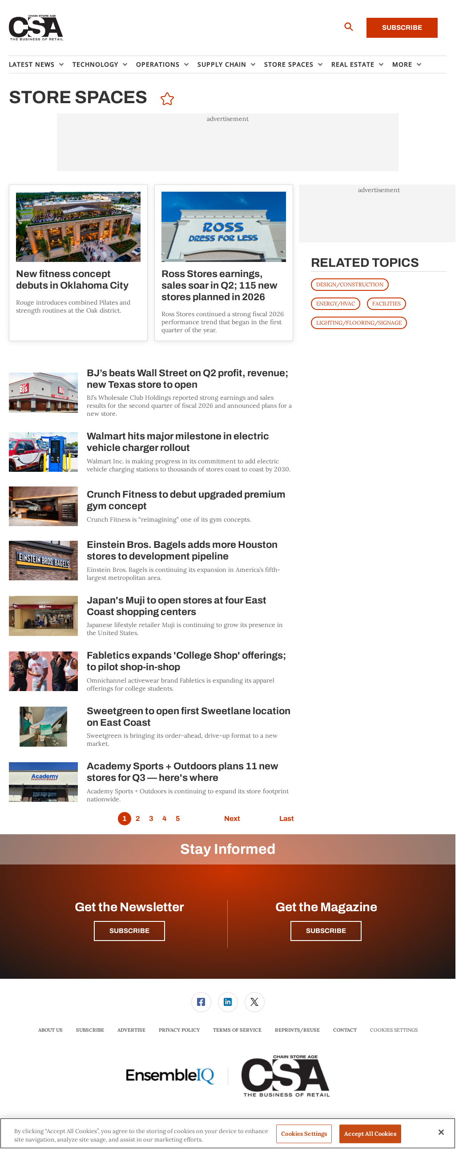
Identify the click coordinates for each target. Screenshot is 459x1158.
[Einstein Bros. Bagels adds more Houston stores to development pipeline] (43, 560)
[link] (201, 1002)
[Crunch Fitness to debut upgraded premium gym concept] (43, 507)
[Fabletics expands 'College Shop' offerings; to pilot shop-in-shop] (43, 671)
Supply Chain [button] (221, 64)
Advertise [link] (131, 1030)
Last (286, 818)
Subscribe (402, 27)
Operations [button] (158, 64)
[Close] (441, 1132)
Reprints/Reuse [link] (297, 1030)
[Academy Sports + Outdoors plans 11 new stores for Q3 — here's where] (43, 782)
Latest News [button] (32, 64)
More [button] (402, 64)
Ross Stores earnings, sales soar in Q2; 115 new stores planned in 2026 (219, 285)
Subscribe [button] (129, 930)
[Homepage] (36, 28)
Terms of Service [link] (237, 1030)
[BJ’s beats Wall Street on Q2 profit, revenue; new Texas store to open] (43, 393)
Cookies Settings (394, 1030)
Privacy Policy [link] (179, 1030)
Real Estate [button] (352, 64)
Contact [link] (345, 1030)
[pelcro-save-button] (165, 100)
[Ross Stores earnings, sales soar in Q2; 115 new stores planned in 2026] (223, 227)
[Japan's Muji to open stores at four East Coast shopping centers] (43, 616)
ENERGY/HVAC (335, 303)
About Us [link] (50, 1030)
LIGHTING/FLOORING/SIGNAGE (359, 322)
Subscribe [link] (90, 1030)
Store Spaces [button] (289, 64)
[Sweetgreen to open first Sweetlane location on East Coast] (43, 727)
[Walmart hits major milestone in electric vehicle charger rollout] (43, 452)
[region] (227, 1133)
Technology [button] (95, 64)
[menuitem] (40, 64)
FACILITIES (386, 303)
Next (232, 818)
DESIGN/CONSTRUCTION (349, 284)
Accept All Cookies (370, 1134)
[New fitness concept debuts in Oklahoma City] (78, 227)
